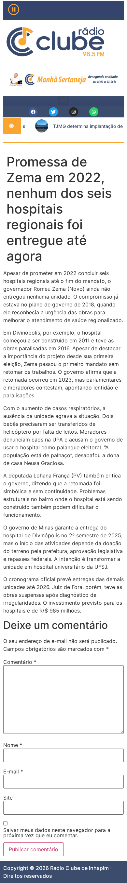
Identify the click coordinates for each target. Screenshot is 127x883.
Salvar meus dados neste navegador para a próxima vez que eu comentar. (56, 832)
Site (8, 797)
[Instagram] (73, 111)
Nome (12, 745)
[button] (63, 99)
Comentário (19, 662)
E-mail (13, 771)
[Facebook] (33, 111)
